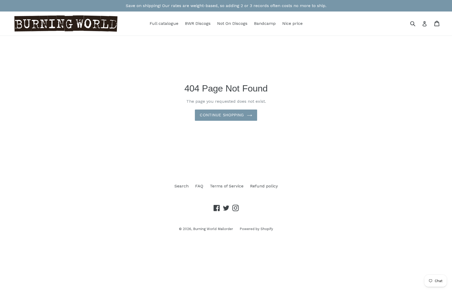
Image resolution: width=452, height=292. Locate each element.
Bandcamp (265, 23)
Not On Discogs (232, 23)
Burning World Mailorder (213, 229)
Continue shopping (222, 115)
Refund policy (264, 186)
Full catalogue (164, 23)
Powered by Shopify (256, 229)
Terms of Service (227, 186)
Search (181, 186)
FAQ (199, 186)
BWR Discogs (198, 23)
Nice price (292, 23)
